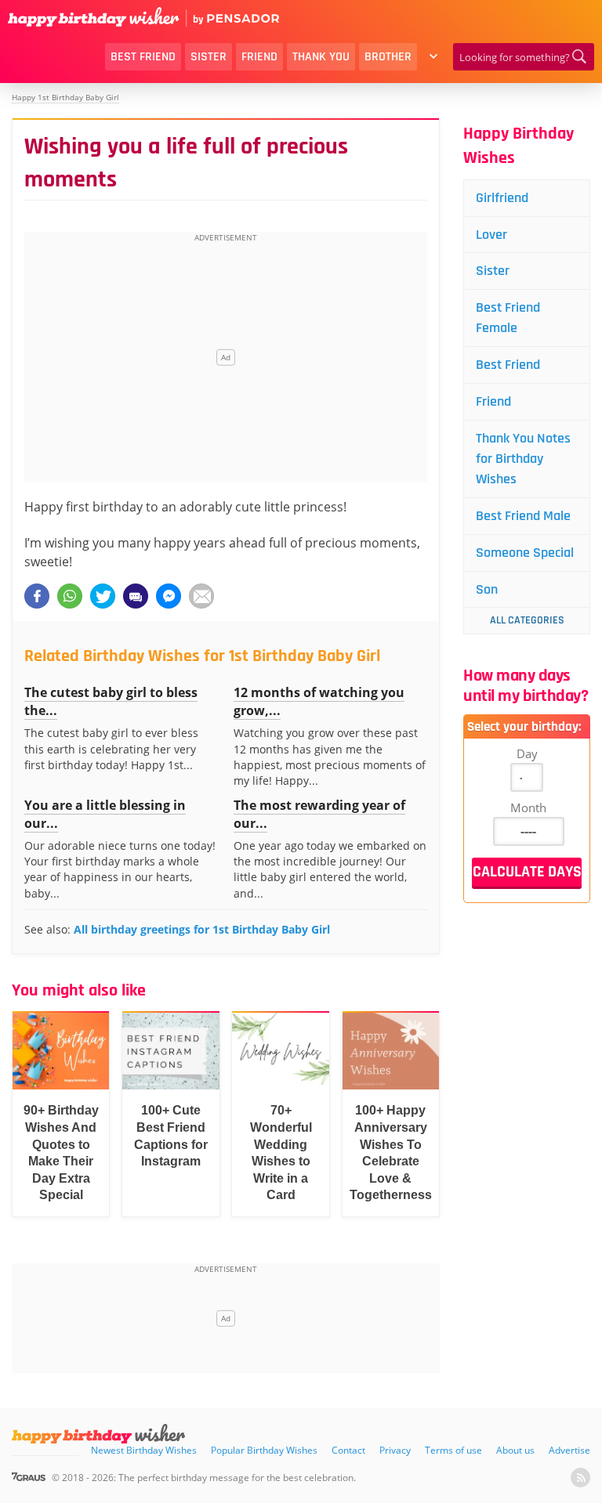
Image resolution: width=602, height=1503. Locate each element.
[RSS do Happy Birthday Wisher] (580, 1477)
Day (527, 753)
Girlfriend (502, 198)
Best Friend (143, 57)
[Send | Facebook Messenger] (168, 596)
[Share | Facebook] (36, 596)
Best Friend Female (508, 317)
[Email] (201, 596)
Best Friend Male (523, 516)
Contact (348, 1450)
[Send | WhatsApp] (69, 596)
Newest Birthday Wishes (144, 1450)
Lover (491, 235)
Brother (388, 57)
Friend (259, 57)
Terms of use (453, 1450)
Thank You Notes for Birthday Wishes (523, 458)
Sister (208, 57)
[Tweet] (102, 596)
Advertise (569, 1450)
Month (528, 807)
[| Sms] (135, 596)
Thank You (321, 57)
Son (487, 589)
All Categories (527, 620)
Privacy (395, 1450)
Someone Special (525, 553)
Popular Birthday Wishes (264, 1450)
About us (515, 1450)
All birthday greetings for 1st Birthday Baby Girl (202, 929)
